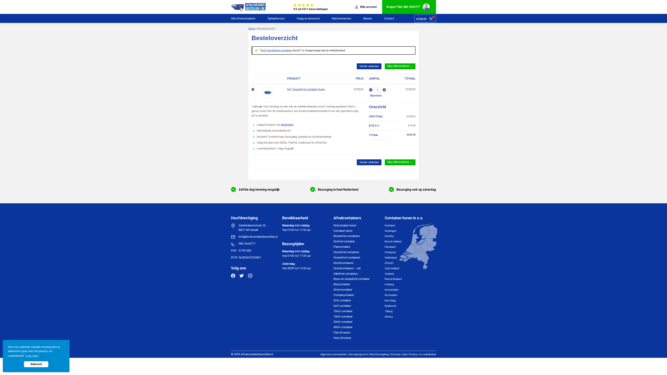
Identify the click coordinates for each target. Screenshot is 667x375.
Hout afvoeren (342, 338)
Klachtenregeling (379, 354)
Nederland (287, 124)
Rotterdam (391, 295)
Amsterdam (391, 289)
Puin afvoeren (342, 332)
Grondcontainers (343, 263)
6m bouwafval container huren (306, 89)
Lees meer (32, 355)
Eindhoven (390, 305)
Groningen (390, 230)
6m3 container (342, 305)
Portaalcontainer (344, 295)
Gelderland (391, 257)
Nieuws (367, 18)
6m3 (263, 50)
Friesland (390, 225)
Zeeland (389, 273)
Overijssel (390, 252)
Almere (389, 316)
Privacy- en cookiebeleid (422, 354)
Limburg (389, 284)
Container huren (343, 230)
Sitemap (395, 354)
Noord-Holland (393, 241)
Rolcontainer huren (345, 225)
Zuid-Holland (392, 268)
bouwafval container (279, 50)
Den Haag (390, 300)
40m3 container (343, 327)
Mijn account (368, 7)
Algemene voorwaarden (333, 354)
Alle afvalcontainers (243, 18)
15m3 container (343, 316)
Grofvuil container (344, 241)
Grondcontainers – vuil (347, 268)
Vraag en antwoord (308, 18)
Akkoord (36, 364)
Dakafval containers (346, 273)
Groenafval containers (347, 257)
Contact (389, 18)
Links (404, 354)
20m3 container (343, 321)
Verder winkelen (369, 66)
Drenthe (389, 236)
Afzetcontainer (343, 289)
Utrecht (389, 263)
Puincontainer (342, 246)
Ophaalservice (276, 18)
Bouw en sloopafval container (352, 279)
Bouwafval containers (347, 236)
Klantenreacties (341, 18)
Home (251, 28)
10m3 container (343, 311)
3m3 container (342, 300)
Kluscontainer (342, 284)
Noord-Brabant (393, 279)
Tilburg (389, 311)
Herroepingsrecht (358, 354)
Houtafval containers (346, 252)
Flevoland (390, 246)
